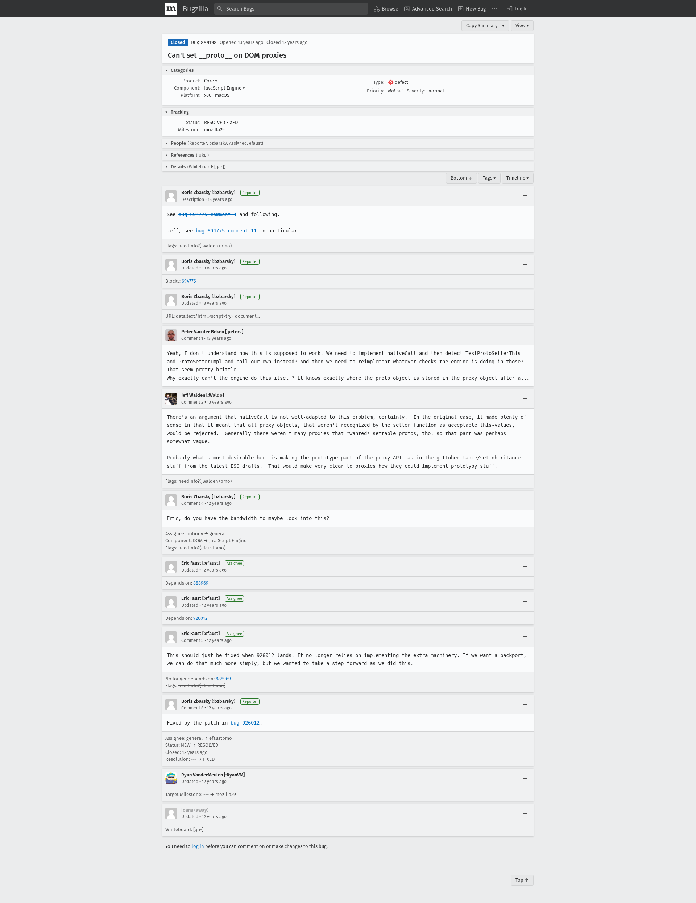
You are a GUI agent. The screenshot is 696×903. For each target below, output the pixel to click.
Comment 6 (192, 707)
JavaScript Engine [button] (224, 88)
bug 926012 (245, 723)
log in (198, 846)
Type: (378, 82)
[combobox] (291, 9)
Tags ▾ (489, 178)
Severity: (416, 91)
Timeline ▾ (517, 178)
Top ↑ (522, 880)
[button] (517, 9)
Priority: (375, 91)
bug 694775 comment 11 (226, 231)
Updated (189, 268)
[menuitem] (386, 9)
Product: (191, 80)
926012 (200, 618)
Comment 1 (192, 338)
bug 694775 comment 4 (207, 214)
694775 (189, 281)
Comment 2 (192, 402)
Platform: (190, 95)
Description (192, 199)
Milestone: (189, 129)
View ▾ (522, 25)
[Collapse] (525, 196)
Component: (187, 88)
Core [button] (211, 80)
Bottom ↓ (461, 178)
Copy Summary (481, 25)
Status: (193, 122)
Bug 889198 (204, 43)
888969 (200, 583)
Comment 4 (192, 503)
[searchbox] (291, 9)
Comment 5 (192, 640)
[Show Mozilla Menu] (171, 9)
